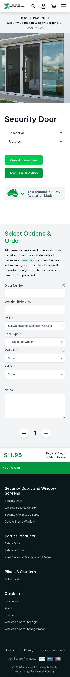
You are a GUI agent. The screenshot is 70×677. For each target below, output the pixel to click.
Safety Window (14, 550)
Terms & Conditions (52, 650)
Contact (10, 615)
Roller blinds (12, 579)
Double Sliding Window (20, 521)
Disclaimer (11, 650)
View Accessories (24, 160)
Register (52, 453)
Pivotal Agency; (45, 671)
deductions (29, 260)
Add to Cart (12, 467)
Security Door (13, 500)
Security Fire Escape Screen (23, 514)
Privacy (29, 650)
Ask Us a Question (24, 173)
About (8, 608)
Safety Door (12, 543)
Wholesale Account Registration (25, 629)
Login (62, 453)
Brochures (11, 601)
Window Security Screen (21, 507)
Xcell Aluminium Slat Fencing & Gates (28, 557)
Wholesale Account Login (21, 622)
